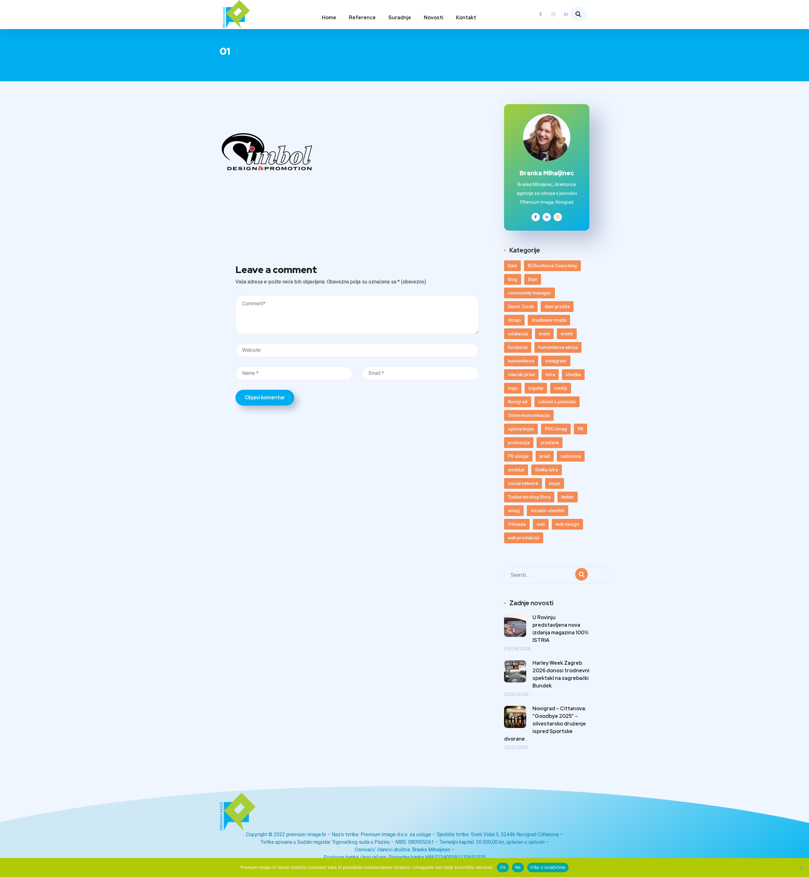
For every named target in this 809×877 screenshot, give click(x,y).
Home (329, 17)
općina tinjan (521, 429)
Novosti (433, 17)
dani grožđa (557, 306)
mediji (560, 388)
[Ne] (801, 867)
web (541, 524)
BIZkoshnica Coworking (552, 265)
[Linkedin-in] (566, 14)
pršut (544, 456)
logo (513, 388)
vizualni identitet (547, 510)
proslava (549, 442)
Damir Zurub (521, 306)
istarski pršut (521, 374)
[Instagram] (553, 14)
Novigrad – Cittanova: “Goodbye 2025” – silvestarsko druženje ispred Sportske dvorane (545, 723)
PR (580, 429)
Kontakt (466, 17)
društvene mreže (549, 320)
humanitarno (521, 361)
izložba (573, 374)
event (544, 333)
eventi (567, 333)
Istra (550, 374)
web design (567, 524)
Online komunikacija (529, 415)
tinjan (554, 483)
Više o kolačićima (547, 867)
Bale (512, 265)
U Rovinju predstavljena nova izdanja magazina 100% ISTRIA (560, 629)
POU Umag (556, 429)
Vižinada (517, 524)
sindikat (516, 469)
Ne (518, 867)
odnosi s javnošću (557, 401)
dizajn (514, 320)
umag (514, 510)
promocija (519, 442)
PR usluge (518, 456)
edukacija (518, 333)
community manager (529, 292)
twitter (567, 497)
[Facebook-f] (540, 14)
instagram (556, 361)
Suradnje (399, 17)
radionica (571, 456)
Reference (362, 17)
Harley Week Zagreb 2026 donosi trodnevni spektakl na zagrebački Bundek (560, 674)
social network (523, 483)
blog (512, 279)
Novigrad (517, 401)
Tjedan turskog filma (529, 497)
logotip (535, 388)
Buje (532, 279)
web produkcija (523, 537)
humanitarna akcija (558, 347)
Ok (503, 867)
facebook (517, 347)
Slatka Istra (546, 469)
